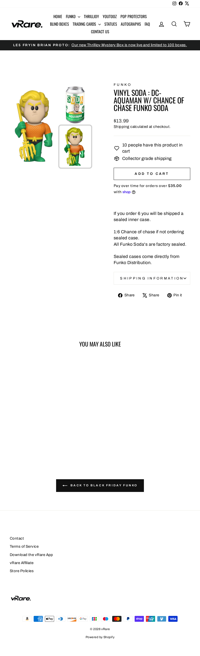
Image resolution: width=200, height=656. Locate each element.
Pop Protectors (133, 16)
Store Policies (22, 571)
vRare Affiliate (22, 563)
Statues (110, 24)
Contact (17, 538)
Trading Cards (85, 24)
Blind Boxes (59, 24)
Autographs (131, 24)
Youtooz (110, 16)
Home (57, 16)
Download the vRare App (31, 555)
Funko (71, 16)
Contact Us (100, 31)
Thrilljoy (91, 16)
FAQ (147, 24)
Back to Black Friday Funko (103, 485)
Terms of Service (24, 546)
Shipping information (152, 278)
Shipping (122, 127)
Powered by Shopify (100, 637)
